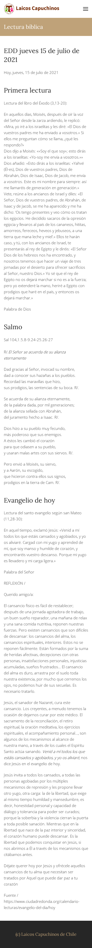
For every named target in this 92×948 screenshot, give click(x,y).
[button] (85, 9)
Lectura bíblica (23, 26)
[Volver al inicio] (32, 9)
